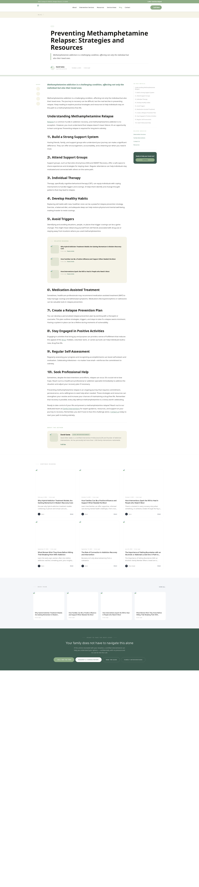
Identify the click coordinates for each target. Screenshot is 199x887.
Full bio (63, 444)
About (74, 7)
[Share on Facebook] (38, 99)
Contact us (114, 412)
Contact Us (136, 141)
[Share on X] (38, 89)
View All (162, 587)
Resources (100, 7)
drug (64, 340)
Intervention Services (86, 7)
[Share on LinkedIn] (38, 94)
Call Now (156, 7)
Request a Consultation (88, 659)
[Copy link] (38, 104)
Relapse (50, 122)
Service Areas (111, 7)
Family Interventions (71, 408)
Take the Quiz (111, 659)
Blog (120, 7)
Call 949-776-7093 (64, 659)
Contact (127, 7)
